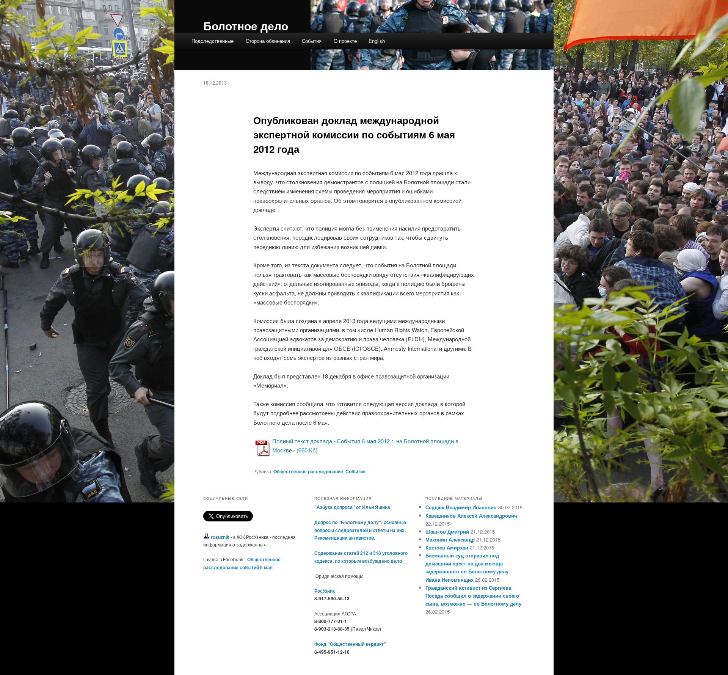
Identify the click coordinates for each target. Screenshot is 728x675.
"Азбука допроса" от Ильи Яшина (352, 507)
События (312, 40)
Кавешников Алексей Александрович (471, 515)
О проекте (345, 40)
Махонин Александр (450, 539)
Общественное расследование (308, 471)
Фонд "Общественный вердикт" (350, 643)
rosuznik (220, 537)
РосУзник (324, 590)
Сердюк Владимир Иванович (461, 507)
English (377, 40)
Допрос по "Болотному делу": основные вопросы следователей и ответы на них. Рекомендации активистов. (360, 530)
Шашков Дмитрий (447, 531)
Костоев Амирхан (446, 547)
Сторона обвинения (268, 40)
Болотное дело (245, 25)
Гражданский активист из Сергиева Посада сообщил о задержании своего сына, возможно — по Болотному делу (473, 595)
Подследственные (212, 40)
